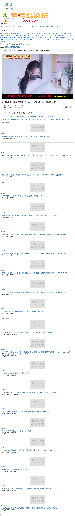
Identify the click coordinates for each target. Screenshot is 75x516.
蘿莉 (48, 39)
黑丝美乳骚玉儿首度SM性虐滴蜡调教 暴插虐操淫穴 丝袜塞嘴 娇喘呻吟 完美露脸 (26, 489)
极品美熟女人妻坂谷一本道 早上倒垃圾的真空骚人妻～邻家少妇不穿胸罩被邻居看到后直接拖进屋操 (32, 175)
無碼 (1, 33)
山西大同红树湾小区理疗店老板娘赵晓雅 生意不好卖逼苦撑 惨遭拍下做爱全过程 (26, 136)
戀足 (1, 37)
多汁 (51, 35)
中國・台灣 (45, 27)
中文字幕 (20, 33)
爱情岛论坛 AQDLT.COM (12, 47)
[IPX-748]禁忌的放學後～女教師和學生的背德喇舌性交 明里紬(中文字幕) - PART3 (27, 450)
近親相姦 (19, 37)
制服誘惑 (26, 37)
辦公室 (38, 33)
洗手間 (48, 33)
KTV (29, 33)
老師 (69, 33)
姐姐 (25, 35)
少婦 (61, 33)
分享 (65, 107)
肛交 (21, 39)
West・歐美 (11, 27)
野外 (43, 33)
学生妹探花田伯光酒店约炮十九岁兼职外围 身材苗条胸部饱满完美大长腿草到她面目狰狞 (29, 392)
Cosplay (40, 37)
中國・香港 (37, 27)
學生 (65, 33)
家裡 (57, 33)
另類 (68, 39)
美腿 (59, 35)
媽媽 (21, 35)
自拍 (10, 33)
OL (5, 35)
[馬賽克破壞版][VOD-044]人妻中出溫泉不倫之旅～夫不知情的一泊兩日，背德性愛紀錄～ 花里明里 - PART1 (34, 292)
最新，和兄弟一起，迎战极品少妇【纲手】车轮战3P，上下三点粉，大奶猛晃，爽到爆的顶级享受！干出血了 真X (36, 155)
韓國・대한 (29, 27)
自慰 (68, 37)
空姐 (46, 37)
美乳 (33, 35)
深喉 (1, 39)
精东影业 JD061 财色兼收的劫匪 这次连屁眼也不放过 (18, 469)
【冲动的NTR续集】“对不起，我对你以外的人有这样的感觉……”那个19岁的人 (31, 116)
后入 (57, 37)
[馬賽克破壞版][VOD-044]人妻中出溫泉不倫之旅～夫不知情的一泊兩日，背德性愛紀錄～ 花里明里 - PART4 (34, 234)
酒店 (25, 33)
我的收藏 (10, 9)
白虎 (36, 39)
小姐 (1, 35)
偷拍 (14, 33)
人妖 (63, 39)
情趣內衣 (51, 37)
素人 (25, 39)
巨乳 (29, 35)
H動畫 (6, 33)
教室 (33, 33)
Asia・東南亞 (54, 27)
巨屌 (63, 35)
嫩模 (8, 35)
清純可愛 (31, 39)
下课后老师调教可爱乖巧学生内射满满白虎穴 (16, 373)
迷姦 (13, 37)
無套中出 (62, 37)
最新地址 (10, 5)
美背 (41, 35)
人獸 (44, 39)
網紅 (12, 35)
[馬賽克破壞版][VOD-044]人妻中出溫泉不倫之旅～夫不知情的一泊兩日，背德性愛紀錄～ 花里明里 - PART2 (34, 273)
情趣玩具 (58, 39)
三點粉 (46, 35)
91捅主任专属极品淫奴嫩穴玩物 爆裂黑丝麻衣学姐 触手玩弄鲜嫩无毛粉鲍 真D (26, 412)
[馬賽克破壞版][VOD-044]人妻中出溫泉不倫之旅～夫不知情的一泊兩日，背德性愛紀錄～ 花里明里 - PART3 (34, 254)
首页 (5, 51)
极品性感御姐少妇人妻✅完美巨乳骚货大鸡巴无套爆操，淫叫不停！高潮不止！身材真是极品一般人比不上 (40, 119)
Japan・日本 (21, 27)
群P (9, 39)
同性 (9, 37)
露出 (1, 41)
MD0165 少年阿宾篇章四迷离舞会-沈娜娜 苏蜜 (16, 431)
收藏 (71, 107)
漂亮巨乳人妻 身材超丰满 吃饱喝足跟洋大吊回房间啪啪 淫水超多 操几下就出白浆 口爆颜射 (30, 215)
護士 (35, 37)
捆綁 (71, 35)
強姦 (5, 37)
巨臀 (37, 35)
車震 (52, 33)
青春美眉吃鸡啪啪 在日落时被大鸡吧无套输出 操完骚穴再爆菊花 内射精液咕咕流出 (27, 333)
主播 (17, 35)
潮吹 (5, 39)
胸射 (5, 41)
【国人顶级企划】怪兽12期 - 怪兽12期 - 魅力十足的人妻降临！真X (22, 196)
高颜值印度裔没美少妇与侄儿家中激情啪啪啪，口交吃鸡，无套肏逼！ (23, 311)
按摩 (72, 39)
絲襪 (31, 37)
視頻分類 (10, 3)
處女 (55, 35)
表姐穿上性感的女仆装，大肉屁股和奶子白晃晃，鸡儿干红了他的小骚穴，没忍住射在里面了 (30, 508)
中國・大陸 (3, 27)
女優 (40, 39)
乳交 (13, 39)
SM (67, 35)
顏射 (17, 39)
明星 (52, 39)
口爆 (72, 37)
